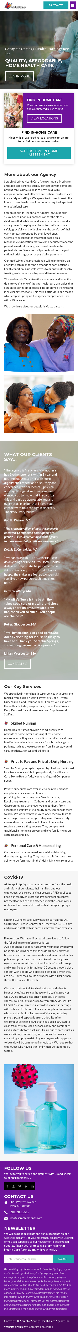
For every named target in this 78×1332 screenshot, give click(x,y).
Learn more (19, 76)
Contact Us (17, 664)
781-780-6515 (56, 5)
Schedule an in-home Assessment (39, 153)
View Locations (44, 118)
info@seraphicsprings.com (26, 1218)
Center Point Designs (40, 1326)
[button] (73, 5)
